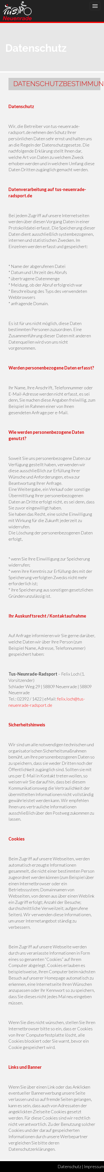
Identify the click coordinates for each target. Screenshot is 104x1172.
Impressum (94, 1166)
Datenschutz (69, 1166)
